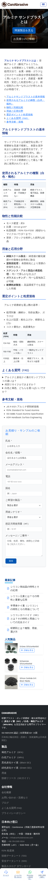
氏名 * (8, 440)
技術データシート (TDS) (14, 855)
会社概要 (6, 792)
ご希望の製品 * (13, 500)
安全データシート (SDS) (14, 861)
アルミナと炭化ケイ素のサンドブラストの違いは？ (23, 379)
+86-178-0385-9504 (16, 841)
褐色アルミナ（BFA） (13, 752)
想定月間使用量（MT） (17, 523)
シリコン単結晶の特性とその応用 (24, 588)
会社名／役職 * (13, 452)
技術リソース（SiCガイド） (16, 778)
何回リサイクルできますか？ (20, 384)
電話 (7, 476)
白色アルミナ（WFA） (13, 757)
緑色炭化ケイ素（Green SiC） (17, 767)
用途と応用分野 (14, 111)
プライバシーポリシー (14, 813)
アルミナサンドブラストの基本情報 (25, 96)
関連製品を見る (24, 30)
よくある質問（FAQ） (17, 118)
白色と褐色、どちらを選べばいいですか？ (23, 390)
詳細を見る (28, 650)
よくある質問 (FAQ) (12, 808)
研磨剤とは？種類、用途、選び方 (24, 630)
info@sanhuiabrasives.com (21, 837)
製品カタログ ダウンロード (16, 866)
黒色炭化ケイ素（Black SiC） (17, 762)
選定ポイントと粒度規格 (19, 114)
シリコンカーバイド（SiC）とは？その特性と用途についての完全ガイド (25, 619)
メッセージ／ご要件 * (17, 535)
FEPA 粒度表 (8, 850)
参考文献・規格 (14, 121)
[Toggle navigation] (43, 4)
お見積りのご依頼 (24, 39)
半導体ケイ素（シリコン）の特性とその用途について (24, 607)
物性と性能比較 (14, 107)
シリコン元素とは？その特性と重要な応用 (24, 598)
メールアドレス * (14, 464)
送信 (11, 561)
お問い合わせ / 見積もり (15, 797)
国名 (7, 488)
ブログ (5, 802)
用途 (4, 773)
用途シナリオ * (13, 511)
